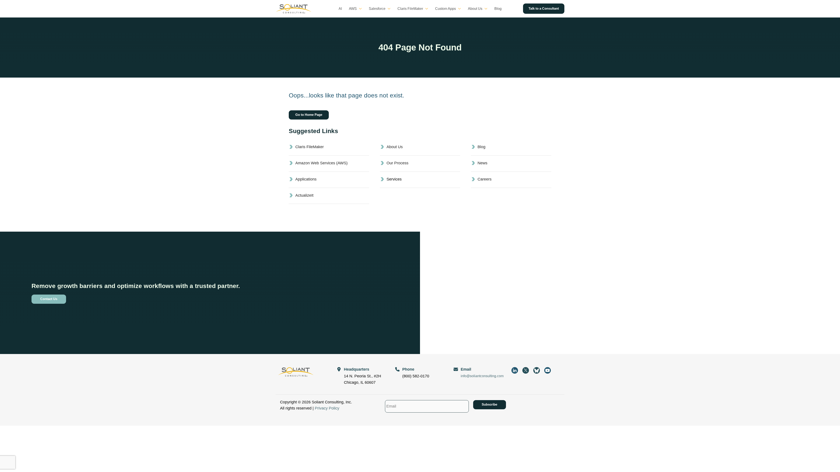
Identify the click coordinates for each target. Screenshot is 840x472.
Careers (485, 179)
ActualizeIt (304, 195)
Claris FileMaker (309, 147)
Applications (306, 179)
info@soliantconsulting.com (482, 376)
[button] (359, 8)
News (482, 163)
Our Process (397, 163)
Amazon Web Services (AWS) (321, 163)
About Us (395, 147)
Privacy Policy (327, 408)
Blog (481, 147)
